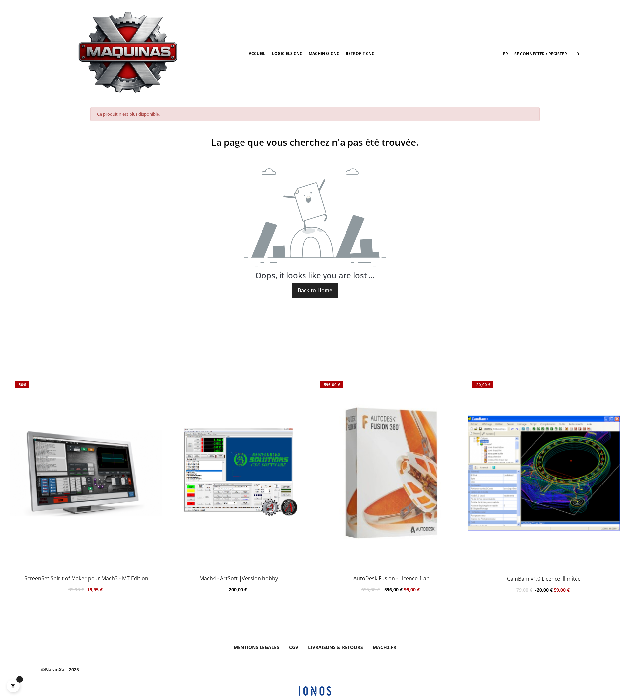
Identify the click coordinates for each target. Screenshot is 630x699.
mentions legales (256, 647)
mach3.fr (384, 647)
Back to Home (315, 290)
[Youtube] (452, 669)
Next (610, 497)
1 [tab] (311, 623)
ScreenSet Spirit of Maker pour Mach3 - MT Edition (86, 578)
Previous (19, 497)
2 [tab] (318, 623)
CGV (293, 647)
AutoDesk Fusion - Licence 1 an (391, 578)
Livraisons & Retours (335, 647)
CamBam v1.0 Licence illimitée (544, 578)
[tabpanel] (544, 497)
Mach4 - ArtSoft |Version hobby (239, 578)
